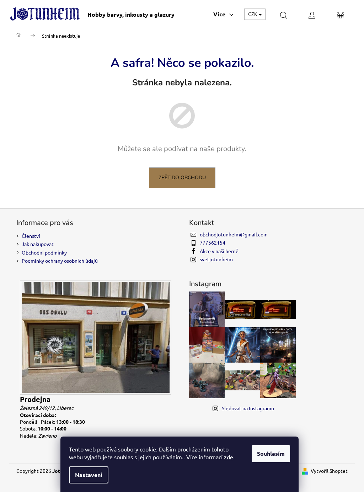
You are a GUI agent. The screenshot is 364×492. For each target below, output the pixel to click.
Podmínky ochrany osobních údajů (60, 260)
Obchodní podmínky (44, 252)
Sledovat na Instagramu (248, 408)
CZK (253, 13)
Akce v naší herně (219, 251)
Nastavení (88, 474)
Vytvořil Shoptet (329, 470)
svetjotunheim (216, 259)
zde (228, 456)
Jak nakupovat (38, 244)
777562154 (212, 242)
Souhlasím (271, 453)
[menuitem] (131, 14)
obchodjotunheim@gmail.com (234, 234)
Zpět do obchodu (182, 177)
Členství (31, 235)
